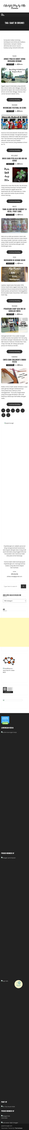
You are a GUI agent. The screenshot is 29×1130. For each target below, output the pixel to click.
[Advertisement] (14, 632)
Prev (3, 410)
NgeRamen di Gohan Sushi (14, 260)
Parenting (14, 356)
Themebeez (18, 1128)
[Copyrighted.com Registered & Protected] (14, 690)
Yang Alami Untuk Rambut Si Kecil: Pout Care (14, 210)
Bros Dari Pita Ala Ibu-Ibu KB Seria (14, 159)
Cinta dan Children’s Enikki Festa (14, 360)
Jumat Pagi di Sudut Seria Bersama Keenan (14, 59)
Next (8, 415)
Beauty (14, 206)
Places (14, 56)
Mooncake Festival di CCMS (14, 107)
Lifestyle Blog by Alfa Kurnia (14, 6)
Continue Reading (14, 100)
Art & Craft (14, 155)
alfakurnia (20, 64)
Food (14, 257)
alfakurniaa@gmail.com (14, 576)
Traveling (14, 105)
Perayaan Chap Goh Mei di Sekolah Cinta (14, 309)
